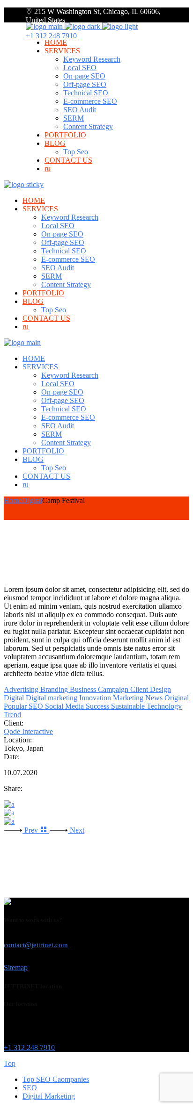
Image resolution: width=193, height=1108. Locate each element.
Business (84, 689)
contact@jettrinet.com (36, 945)
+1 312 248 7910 (51, 36)
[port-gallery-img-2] (96, 821)
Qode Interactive (28, 731)
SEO (37, 706)
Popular (16, 706)
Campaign (114, 689)
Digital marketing (52, 698)
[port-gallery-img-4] (96, 813)
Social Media (65, 706)
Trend (12, 715)
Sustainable (129, 706)
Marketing (129, 698)
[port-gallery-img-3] (96, 804)
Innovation (96, 698)
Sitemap (16, 967)
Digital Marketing (48, 1096)
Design (160, 689)
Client (140, 689)
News (154, 698)
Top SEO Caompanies (55, 1079)
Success (98, 706)
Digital (15, 698)
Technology (164, 706)
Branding (55, 689)
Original (176, 698)
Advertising (22, 689)
